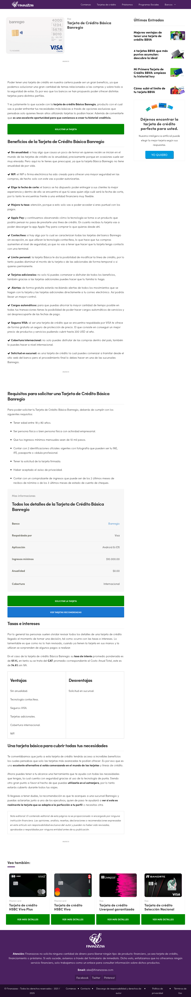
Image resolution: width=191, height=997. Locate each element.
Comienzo (86, 4)
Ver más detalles (27, 919)
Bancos (168, 4)
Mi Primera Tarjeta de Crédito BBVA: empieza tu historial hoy (150, 72)
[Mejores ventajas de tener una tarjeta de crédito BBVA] (177, 38)
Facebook (82, 978)
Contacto (85, 988)
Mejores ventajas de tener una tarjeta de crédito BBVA (148, 35)
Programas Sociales (149, 4)
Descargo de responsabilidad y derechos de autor (118, 990)
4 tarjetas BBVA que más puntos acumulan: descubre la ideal (151, 54)
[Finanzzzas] (23, 4)
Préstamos (127, 4)
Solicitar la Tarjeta (66, 129)
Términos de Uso (180, 990)
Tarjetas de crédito (106, 4)
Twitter (96, 978)
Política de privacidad (157, 990)
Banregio (114, 523)
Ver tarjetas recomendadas (65, 612)
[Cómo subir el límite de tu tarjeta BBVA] (177, 92)
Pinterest (109, 978)
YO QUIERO (159, 154)
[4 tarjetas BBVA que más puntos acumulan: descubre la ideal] (177, 56)
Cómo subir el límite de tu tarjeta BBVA (149, 90)
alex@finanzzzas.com (99, 970)
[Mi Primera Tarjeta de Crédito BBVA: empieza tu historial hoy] (177, 74)
